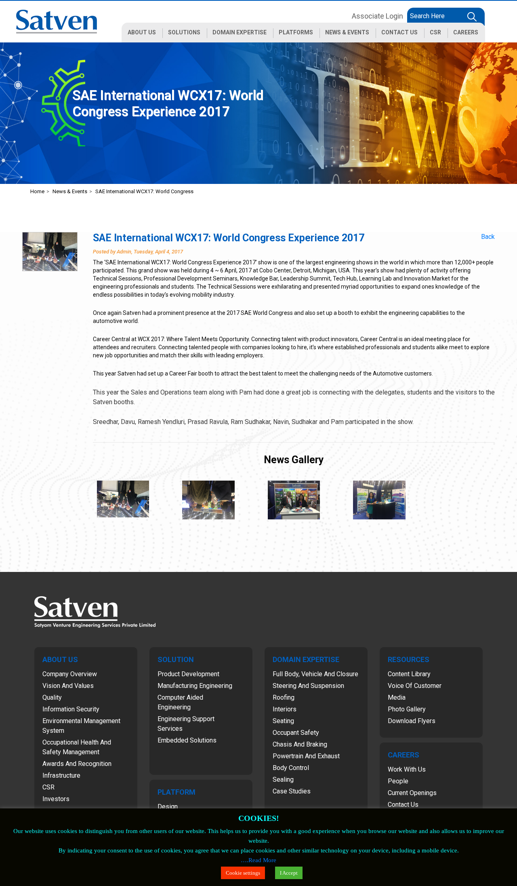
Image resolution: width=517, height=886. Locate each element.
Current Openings (412, 793)
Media (397, 697)
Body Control (291, 768)
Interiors (284, 709)
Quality (52, 697)
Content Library (409, 674)
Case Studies (292, 791)
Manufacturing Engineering (195, 686)
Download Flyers (411, 721)
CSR (48, 787)
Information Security (70, 709)
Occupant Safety (296, 732)
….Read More (258, 860)
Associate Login (377, 16)
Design (168, 806)
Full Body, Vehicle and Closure (315, 674)
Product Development (188, 674)
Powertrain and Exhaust (306, 756)
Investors (55, 799)
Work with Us (407, 769)
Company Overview (69, 674)
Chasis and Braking (300, 744)
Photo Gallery (407, 709)
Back (488, 236)
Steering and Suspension (308, 686)
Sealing (283, 779)
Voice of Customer (414, 686)
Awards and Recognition (76, 764)
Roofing (283, 697)
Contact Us (403, 804)
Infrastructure (61, 775)
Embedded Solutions (187, 740)
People (398, 781)
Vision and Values (68, 686)
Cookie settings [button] (243, 873)
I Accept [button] (289, 873)
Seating (283, 721)
